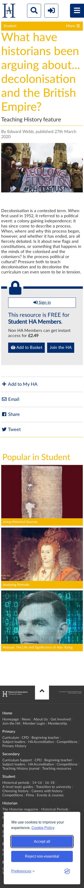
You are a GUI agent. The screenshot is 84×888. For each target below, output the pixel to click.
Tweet (14, 429)
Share (13, 414)
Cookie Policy (43, 827)
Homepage (10, 719)
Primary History (14, 746)
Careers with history (47, 791)
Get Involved (60, 719)
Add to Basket (28, 348)
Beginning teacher (45, 737)
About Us (40, 719)
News (26, 719)
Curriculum (10, 737)
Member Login (34, 723)
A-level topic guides (17, 787)
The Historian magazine (20, 809)
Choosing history (15, 791)
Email (13, 399)
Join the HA (61, 348)
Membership (57, 723)
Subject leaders (13, 742)
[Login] (51, 11)
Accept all (42, 841)
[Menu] (77, 11)
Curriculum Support (17, 760)
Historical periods (15, 782)
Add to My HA (22, 384)
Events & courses (50, 795)
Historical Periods (54, 809)
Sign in (44, 303)
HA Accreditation (41, 742)
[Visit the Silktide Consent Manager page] (67, 871)
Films (30, 795)
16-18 (50, 782)
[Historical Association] (8, 12)
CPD (25, 737)
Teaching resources (56, 768)
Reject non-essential (42, 856)
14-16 (37, 782)
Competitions (67, 742)
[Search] (34, 11)
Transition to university (53, 787)
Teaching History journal (20, 768)
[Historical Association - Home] (15, 695)
